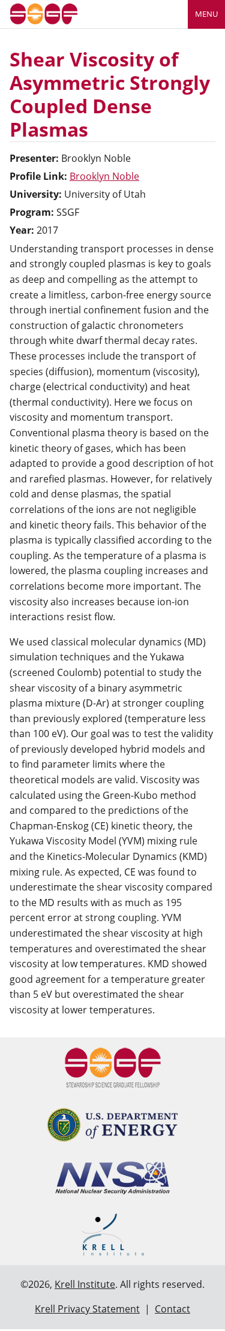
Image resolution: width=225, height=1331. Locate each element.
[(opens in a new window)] (112, 1124)
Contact (172, 1308)
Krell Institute (85, 1284)
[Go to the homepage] (44, 13)
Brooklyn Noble (104, 176)
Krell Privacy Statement (87, 1308)
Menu (206, 13)
